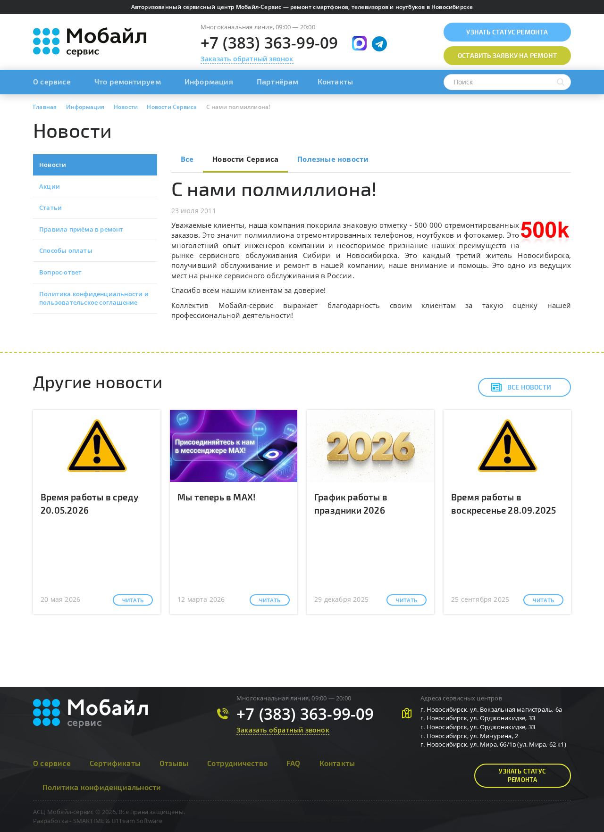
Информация (209, 81)
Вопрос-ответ (60, 272)
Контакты (335, 81)
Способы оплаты (65, 250)
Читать (132, 600)
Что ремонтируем (127, 81)
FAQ (293, 762)
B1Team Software (137, 820)
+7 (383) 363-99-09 (269, 42)
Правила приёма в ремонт (81, 229)
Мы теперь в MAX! (216, 496)
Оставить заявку (507, 55)
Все (187, 159)
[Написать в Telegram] (379, 43)
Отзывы (173, 762)
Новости (52, 164)
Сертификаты (115, 762)
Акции (49, 186)
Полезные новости (333, 159)
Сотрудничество (237, 762)
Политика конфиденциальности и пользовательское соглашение (94, 298)
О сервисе (52, 81)
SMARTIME (89, 820)
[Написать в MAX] (359, 43)
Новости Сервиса (245, 159)
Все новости (529, 387)
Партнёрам (278, 81)
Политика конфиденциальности (101, 786)
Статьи (50, 207)
